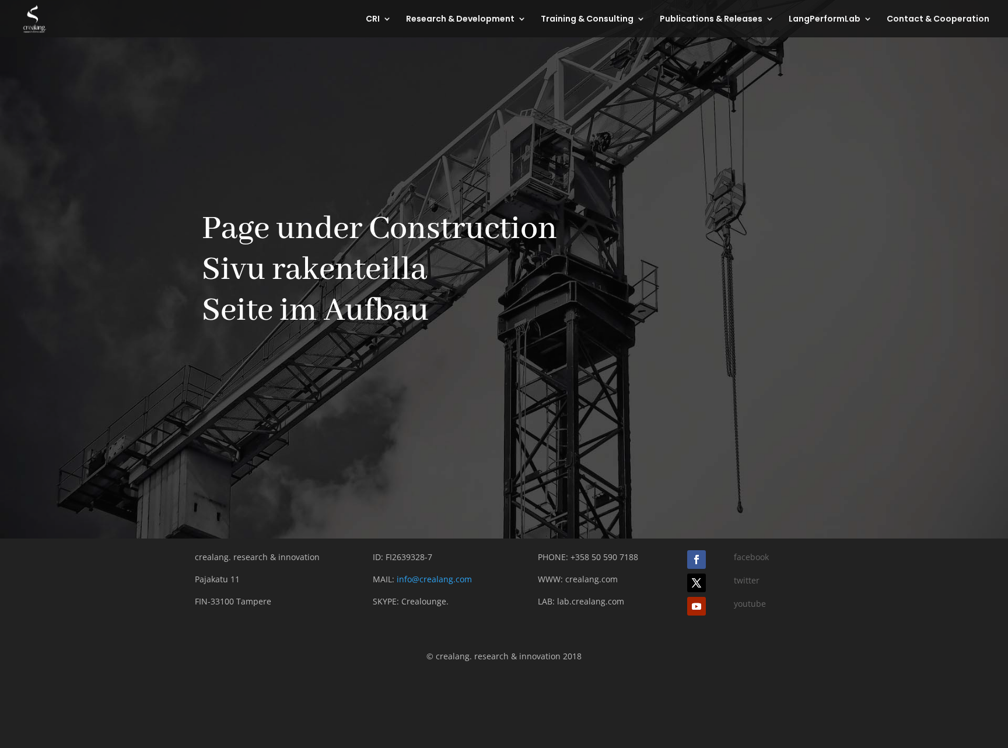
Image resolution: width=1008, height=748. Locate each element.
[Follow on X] (696, 583)
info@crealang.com (434, 579)
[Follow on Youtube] (696, 606)
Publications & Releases (711, 20)
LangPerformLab (824, 20)
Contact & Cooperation (938, 20)
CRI (373, 20)
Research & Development (460, 20)
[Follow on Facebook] (696, 559)
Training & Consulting (587, 20)
